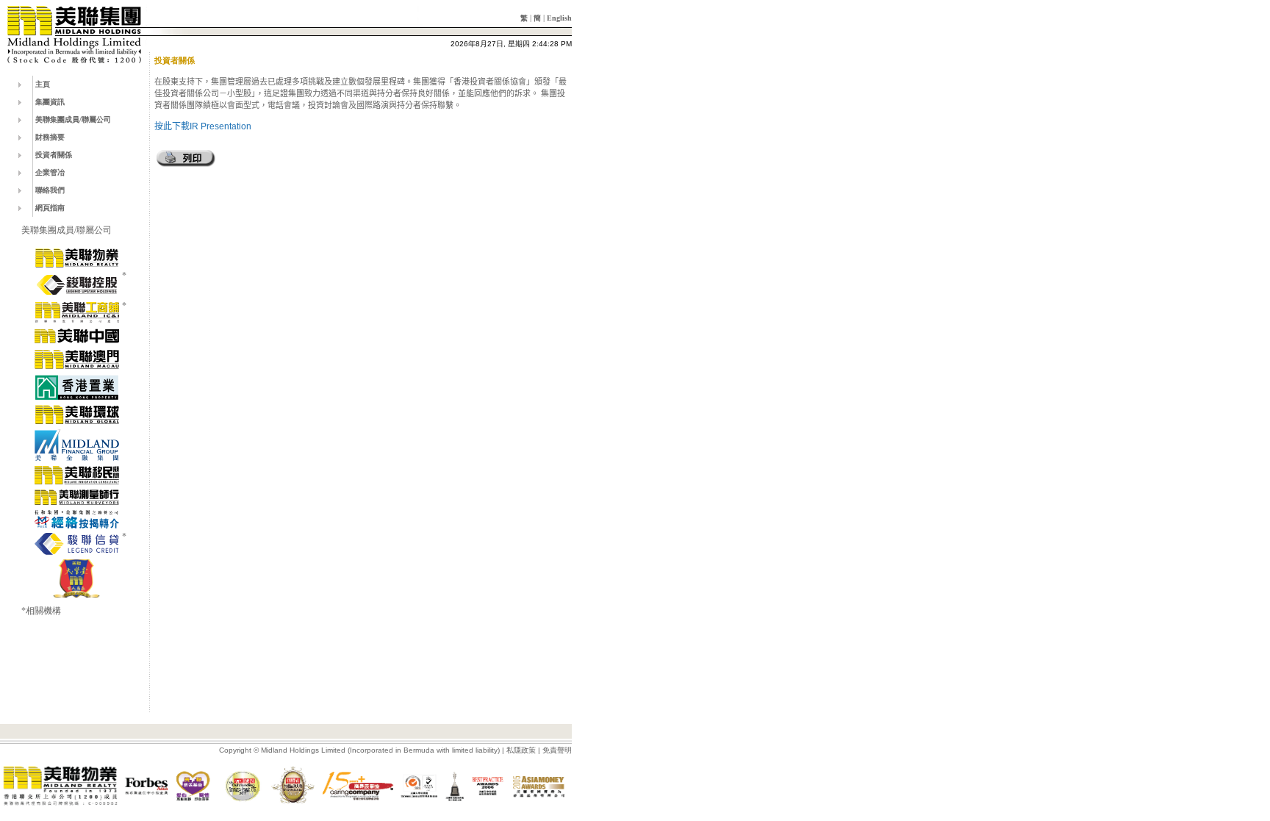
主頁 (42, 84)
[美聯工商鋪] (77, 312)
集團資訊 (50, 102)
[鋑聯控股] (77, 285)
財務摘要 (50, 137)
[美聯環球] (77, 414)
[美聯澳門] (77, 359)
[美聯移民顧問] (77, 474)
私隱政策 (521, 750)
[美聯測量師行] (77, 497)
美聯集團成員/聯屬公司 (73, 119)
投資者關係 (53, 155)
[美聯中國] (77, 336)
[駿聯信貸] (77, 544)
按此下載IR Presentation (202, 126)
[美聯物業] (77, 258)
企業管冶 (50, 172)
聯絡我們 (50, 190)
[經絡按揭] (77, 518)
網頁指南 (50, 208)
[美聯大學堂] (76, 578)
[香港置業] (77, 387)
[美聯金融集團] (77, 445)
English (559, 18)
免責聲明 (557, 750)
